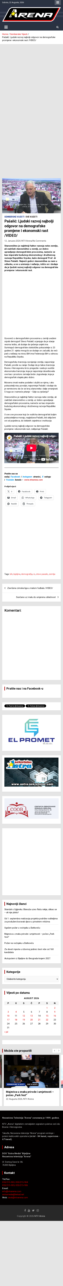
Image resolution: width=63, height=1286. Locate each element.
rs (34, 574)
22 (47, 1019)
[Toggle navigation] (6, 27)
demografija (27, 574)
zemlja (52, 574)
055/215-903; (9, 1182)
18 (16, 1019)
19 (24, 1019)
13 (31, 1015)
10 (8, 1015)
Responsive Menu (58, 2)
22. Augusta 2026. (14, 1099)
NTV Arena (27, 241)
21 (39, 1019)
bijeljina (16, 574)
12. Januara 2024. (12, 241)
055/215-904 (22, 1182)
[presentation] (54, 1051)
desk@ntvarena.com (18, 1197)
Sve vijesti (31, 217)
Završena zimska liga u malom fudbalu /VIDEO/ (30, 588)
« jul (6, 1032)
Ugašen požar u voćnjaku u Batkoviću (22, 927)
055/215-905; (9, 1185)
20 (31, 1019)
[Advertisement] (31, 77)
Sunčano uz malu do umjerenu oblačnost (36, 597)
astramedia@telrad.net (13, 1194)
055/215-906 (22, 1185)
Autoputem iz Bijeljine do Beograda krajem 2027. (27, 958)
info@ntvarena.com (11, 1191)
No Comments (39, 241)
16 (55, 1015)
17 (8, 1019)
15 (47, 1015)
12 (24, 1015)
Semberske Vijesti (14, 217)
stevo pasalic (42, 574)
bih (11, 574)
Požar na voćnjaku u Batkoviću (19, 943)
